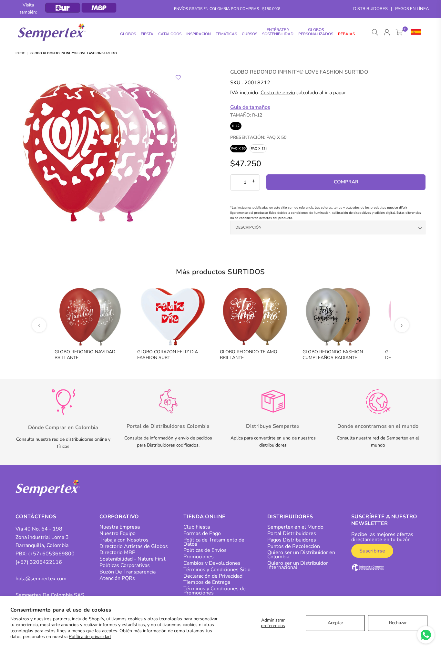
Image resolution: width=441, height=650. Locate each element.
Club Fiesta (196, 527)
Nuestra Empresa (119, 527)
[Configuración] (414, 32)
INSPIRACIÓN (198, 33)
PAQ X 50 (238, 148)
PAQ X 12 (258, 148)
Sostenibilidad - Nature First (132, 558)
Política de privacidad (90, 637)
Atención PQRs (117, 578)
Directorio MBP (117, 552)
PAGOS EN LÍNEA (412, 9)
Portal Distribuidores (291, 533)
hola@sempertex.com (41, 578)
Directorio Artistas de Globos (133, 546)
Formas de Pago (202, 533)
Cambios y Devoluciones (212, 563)
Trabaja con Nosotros (124, 539)
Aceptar (335, 623)
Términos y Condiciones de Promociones (214, 590)
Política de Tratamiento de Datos (213, 542)
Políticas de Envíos (205, 550)
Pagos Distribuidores (291, 539)
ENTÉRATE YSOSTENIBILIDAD (277, 31)
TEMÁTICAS (226, 33)
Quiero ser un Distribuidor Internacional (297, 565)
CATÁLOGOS (169, 33)
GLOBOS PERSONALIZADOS (315, 31)
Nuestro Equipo (117, 533)
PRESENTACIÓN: (258, 137)
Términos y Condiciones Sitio (217, 569)
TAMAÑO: (246, 115)
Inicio (20, 53)
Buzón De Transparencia (127, 571)
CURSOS (249, 33)
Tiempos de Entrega (206, 582)
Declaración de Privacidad (212, 576)
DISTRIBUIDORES (370, 9)
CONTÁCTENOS (35, 516)
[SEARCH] (375, 32)
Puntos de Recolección (293, 546)
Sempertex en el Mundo (295, 527)
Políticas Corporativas (124, 565)
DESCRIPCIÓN (248, 227)
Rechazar (398, 623)
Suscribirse (372, 550)
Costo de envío (278, 92)
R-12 (236, 126)
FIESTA (147, 33)
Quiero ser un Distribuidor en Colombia (301, 554)
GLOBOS (128, 33)
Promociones (198, 556)
